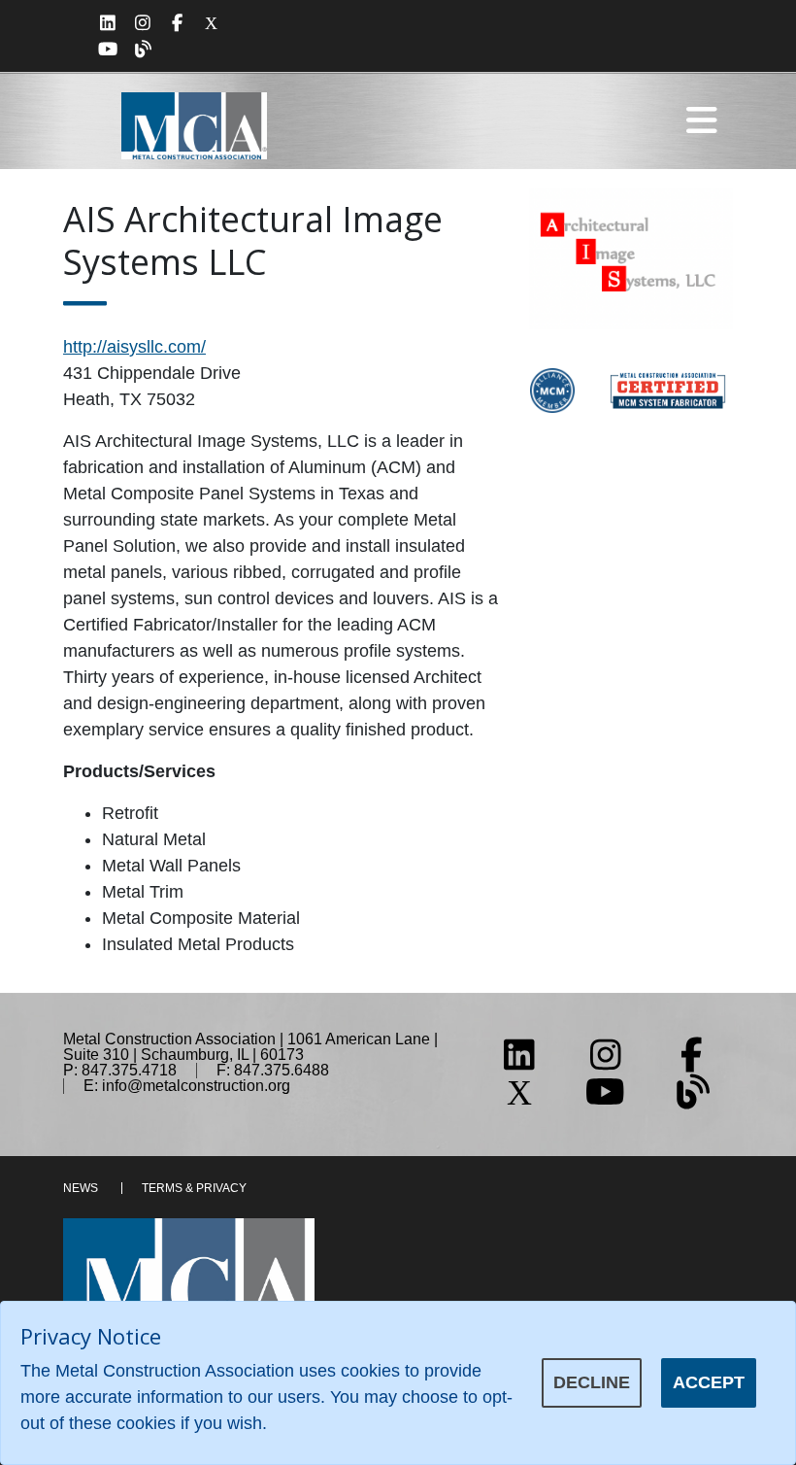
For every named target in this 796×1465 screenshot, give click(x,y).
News (80, 1188)
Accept (709, 1382)
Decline (591, 1382)
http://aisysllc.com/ (134, 347)
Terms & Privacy (194, 1188)
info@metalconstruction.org (196, 1085)
